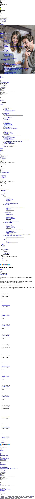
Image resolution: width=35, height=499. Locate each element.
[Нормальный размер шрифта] (1, 2)
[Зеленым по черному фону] (0, 9)
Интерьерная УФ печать (7, 66)
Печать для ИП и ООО (7, 39)
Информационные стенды (8, 54)
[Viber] (6, 264)
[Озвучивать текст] (1, 14)
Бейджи (5, 60)
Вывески (5, 45)
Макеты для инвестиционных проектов (10, 72)
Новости (3, 35)
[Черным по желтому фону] (0, 8)
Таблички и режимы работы (8, 55)
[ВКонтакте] (0, 264)
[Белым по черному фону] (0, 6)
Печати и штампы (3, 460)
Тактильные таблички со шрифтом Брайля (10, 58)
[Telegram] (2, 79)
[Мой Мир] (3, 264)
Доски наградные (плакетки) (8, 62)
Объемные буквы (6, 47)
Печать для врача (6, 40)
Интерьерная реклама (5, 51)
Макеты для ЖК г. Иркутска (8, 73)
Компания (2, 33)
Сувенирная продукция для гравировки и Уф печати (12, 64)
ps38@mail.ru (2, 24)
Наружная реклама (5, 44)
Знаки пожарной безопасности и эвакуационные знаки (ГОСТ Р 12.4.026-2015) (16, 68)
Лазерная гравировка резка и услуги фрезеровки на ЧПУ (11, 69)
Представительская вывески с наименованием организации (13, 46)
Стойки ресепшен (7, 56)
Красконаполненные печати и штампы (10, 43)
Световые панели (6, 52)
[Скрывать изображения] (0, 12)
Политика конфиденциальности (5, 489)
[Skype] (8, 264)
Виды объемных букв (3, 457)
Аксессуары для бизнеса (6, 59)
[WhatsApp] (7, 264)
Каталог (1, 453)
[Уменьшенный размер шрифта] (0, 1)
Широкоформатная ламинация (8, 67)
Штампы (5, 41)
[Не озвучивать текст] (0, 15)
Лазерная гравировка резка (4, 458)
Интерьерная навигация (7, 57)
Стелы (5, 49)
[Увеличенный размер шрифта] (1, 3)
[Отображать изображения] (0, 11)
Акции (1, 75)
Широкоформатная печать (6, 65)
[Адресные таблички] (3, 274)
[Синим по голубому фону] (0, 7)
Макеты (3, 71)
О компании (4, 102)
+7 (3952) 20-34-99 (4, 19)
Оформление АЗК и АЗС (8, 48)
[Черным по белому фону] (0, 5)
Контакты (2, 77)
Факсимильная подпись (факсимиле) (9, 42)
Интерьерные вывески (7, 53)
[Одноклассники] (2, 264)
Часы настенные (6, 63)
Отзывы (1, 76)
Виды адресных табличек (4, 455)
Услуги (1, 37)
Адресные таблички (7, 50)
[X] (4, 264)
